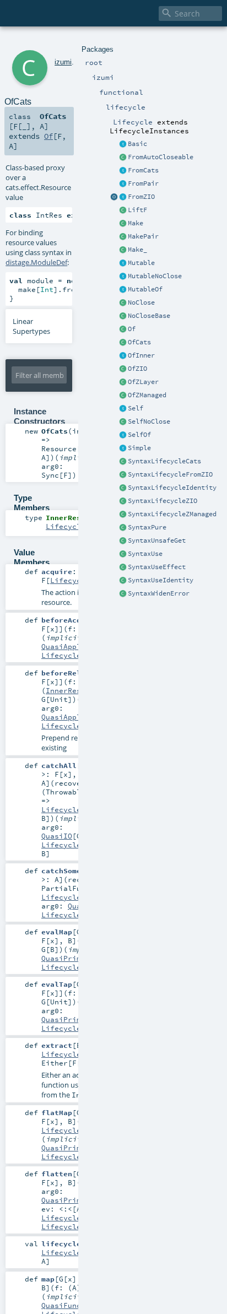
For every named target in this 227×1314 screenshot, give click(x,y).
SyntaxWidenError (159, 593)
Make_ (137, 249)
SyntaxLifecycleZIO (162, 501)
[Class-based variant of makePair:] (122, 236)
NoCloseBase (149, 316)
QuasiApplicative (76, 646)
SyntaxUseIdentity (160, 580)
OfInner (141, 355)
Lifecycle (61, 655)
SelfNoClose (149, 421)
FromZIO (141, 197)
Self (135, 408)
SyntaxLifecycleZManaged (172, 514)
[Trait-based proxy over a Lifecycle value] (122, 356)
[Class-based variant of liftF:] (122, 210)
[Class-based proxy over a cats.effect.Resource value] (122, 342)
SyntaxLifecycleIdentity (172, 487)
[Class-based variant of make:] (122, 223)
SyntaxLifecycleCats (164, 461)
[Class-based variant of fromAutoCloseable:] (122, 157)
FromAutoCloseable (160, 157)
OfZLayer (143, 382)
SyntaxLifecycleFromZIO (170, 474)
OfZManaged (147, 395)
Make (135, 223)
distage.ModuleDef (36, 262)
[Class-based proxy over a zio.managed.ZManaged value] (122, 395)
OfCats (139, 342)
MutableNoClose (155, 276)
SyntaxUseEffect (157, 567)
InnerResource (74, 690)
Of (132, 329)
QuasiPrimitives (74, 958)
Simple (139, 448)
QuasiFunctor (67, 1305)
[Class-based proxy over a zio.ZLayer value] (122, 382)
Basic (137, 144)
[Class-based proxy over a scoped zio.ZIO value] (122, 369)
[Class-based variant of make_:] (122, 250)
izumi (63, 62)
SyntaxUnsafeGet (157, 540)
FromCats (143, 170)
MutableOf (145, 289)
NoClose (141, 302)
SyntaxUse (145, 554)
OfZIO (137, 368)
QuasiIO (56, 835)
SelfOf (139, 435)
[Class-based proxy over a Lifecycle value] (122, 329)
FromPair (143, 183)
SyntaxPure (147, 527)
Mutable (141, 263)
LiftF (137, 210)
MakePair (143, 236)
